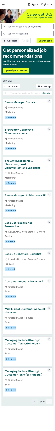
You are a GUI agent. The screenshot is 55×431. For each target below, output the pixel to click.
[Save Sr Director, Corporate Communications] (49, 129)
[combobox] (27, 26)
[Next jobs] (49, 401)
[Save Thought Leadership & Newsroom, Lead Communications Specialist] (49, 160)
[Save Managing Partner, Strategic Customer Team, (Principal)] (49, 339)
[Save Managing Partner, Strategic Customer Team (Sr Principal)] (49, 370)
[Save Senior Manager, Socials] (49, 101)
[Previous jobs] (35, 401)
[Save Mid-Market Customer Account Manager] (49, 308)
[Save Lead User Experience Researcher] (49, 222)
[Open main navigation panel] (3, 4)
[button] (47, 4)
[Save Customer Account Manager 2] (49, 281)
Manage (46, 92)
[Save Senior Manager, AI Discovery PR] (49, 194)
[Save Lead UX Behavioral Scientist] (49, 253)
